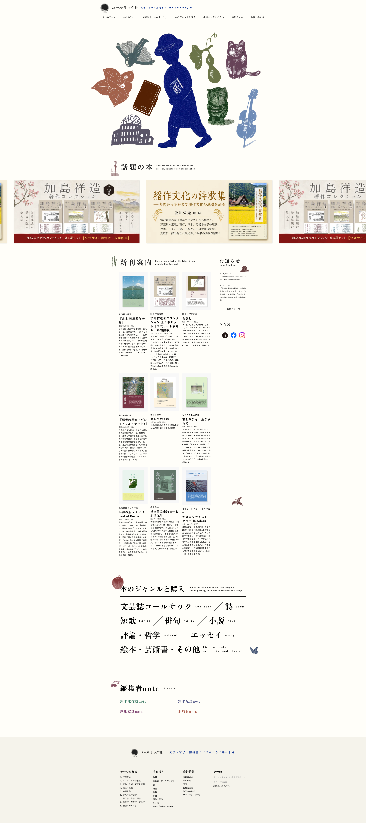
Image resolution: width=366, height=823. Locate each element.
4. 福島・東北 (126, 788)
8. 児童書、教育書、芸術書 (132, 802)
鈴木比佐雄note (133, 701)
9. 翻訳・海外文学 (128, 806)
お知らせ (187, 781)
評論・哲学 (158, 799)
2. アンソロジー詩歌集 (130, 781)
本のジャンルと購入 (185, 17)
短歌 (155, 789)
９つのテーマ (109, 17)
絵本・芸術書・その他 (163, 807)
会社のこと (128, 17)
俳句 (155, 792)
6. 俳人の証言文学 (128, 795)
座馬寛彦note (131, 711)
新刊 (155, 777)
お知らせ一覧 (233, 309)
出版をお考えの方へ (213, 17)
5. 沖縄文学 (125, 791)
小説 (155, 796)
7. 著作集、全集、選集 (130, 799)
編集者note (237, 17)
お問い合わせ (257, 17)
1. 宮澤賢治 (125, 777)
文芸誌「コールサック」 (154, 17)
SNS (185, 784)
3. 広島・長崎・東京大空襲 (132, 784)
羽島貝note (187, 711)
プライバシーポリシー (193, 795)
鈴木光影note (189, 701)
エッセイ (157, 803)
